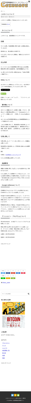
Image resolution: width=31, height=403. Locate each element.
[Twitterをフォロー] (12, 395)
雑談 (3, 358)
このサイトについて (9, 398)
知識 (3, 355)
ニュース (4, 348)
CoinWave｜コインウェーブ (13, 154)
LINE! (3, 275)
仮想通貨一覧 (6, 350)
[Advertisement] (13, 255)
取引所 (4, 353)
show (8, 24)
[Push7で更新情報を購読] (15, 395)
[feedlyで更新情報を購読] (18, 395)
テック (4, 345)
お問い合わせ (18, 398)
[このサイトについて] (18, 273)
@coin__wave (6, 282)
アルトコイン (6, 343)
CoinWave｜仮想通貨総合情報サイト (16, 400)
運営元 (24, 398)
